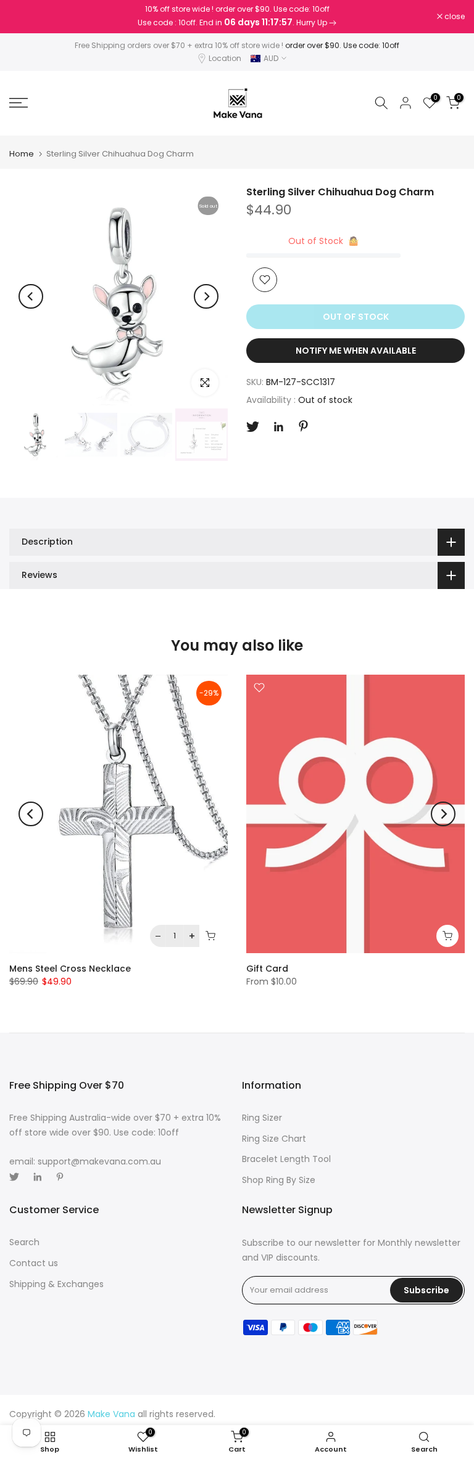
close (26, 16)
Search (24, 1242)
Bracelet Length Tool (286, 1159)
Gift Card (267, 968)
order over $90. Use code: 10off (342, 45)
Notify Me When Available (356, 350)
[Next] (206, 296)
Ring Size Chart (274, 1138)
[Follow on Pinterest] (303, 426)
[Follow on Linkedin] (278, 427)
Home (21, 154)
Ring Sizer (262, 1118)
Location (225, 58)
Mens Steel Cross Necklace (70, 968)
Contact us (33, 1263)
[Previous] (31, 296)
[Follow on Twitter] (252, 426)
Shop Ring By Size (278, 1180)
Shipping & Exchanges (56, 1284)
